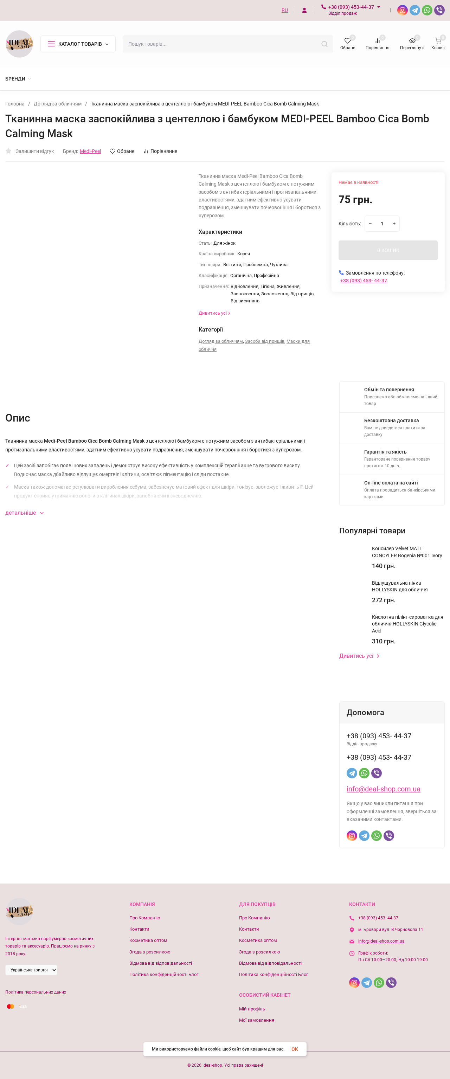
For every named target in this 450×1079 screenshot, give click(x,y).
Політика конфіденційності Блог (163, 974)
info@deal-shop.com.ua (383, 789)
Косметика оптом (148, 940)
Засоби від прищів (264, 341)
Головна (15, 103)
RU (285, 10)
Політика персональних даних (35, 992)
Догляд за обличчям (58, 103)
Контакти (139, 929)
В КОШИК (388, 250)
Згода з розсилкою (150, 952)
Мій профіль (252, 1008)
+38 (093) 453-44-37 (351, 7)
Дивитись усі (356, 656)
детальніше (21, 512)
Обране (125, 151)
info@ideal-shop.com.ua (381, 941)
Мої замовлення (256, 1020)
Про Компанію (144, 917)
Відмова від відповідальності (160, 963)
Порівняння (164, 151)
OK (294, 1049)
